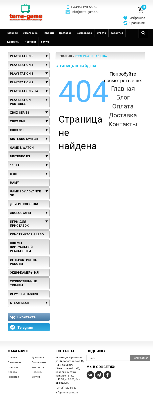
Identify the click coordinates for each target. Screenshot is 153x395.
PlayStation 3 (21, 73)
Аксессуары (20, 213)
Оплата (101, 32)
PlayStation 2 (21, 82)
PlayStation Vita (24, 91)
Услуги (45, 41)
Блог (123, 97)
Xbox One (17, 121)
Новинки (30, 41)
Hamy (14, 182)
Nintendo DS (20, 156)
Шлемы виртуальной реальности (21, 247)
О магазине (30, 32)
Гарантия (117, 32)
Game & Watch (22, 147)
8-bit (14, 174)
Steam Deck (19, 303)
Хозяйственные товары (23, 283)
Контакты (13, 41)
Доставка (65, 32)
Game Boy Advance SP (25, 193)
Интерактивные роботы (23, 262)
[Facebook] (108, 375)
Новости (48, 32)
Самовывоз (84, 32)
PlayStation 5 (21, 56)
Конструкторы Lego (27, 234)
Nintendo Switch (24, 139)
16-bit (15, 165)
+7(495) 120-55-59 (84, 7)
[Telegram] (99, 375)
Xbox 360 (17, 130)
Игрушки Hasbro (24, 294)
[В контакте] (90, 375)
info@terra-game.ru (85, 12)
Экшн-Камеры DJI (24, 272)
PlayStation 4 (21, 65)
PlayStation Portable (20, 102)
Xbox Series (19, 112)
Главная (12, 32)
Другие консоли (24, 204)
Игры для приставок (19, 223)
